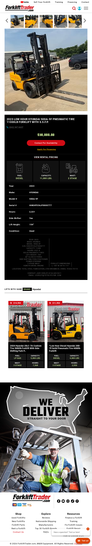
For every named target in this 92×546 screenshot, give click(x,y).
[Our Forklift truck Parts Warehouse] (19, 8)
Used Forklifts (18, 518)
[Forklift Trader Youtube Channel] (63, 501)
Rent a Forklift (18, 528)
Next (85, 20)
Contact (85, 2)
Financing (72, 2)
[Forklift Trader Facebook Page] (58, 501)
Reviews (46, 518)
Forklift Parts (18, 525)
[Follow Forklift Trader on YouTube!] (25, 2)
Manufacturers (46, 525)
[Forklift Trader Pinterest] (77, 501)
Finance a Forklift (73, 518)
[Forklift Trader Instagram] (68, 501)
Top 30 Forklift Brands (46, 528)
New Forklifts (18, 521)
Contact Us (18, 532)
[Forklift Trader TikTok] (72, 501)
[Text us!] (83, 541)
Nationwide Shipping (46, 521)
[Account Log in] (80, 8)
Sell (42, 2)
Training (59, 2)
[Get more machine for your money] (31, 498)
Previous (7, 20)
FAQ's (46, 532)
